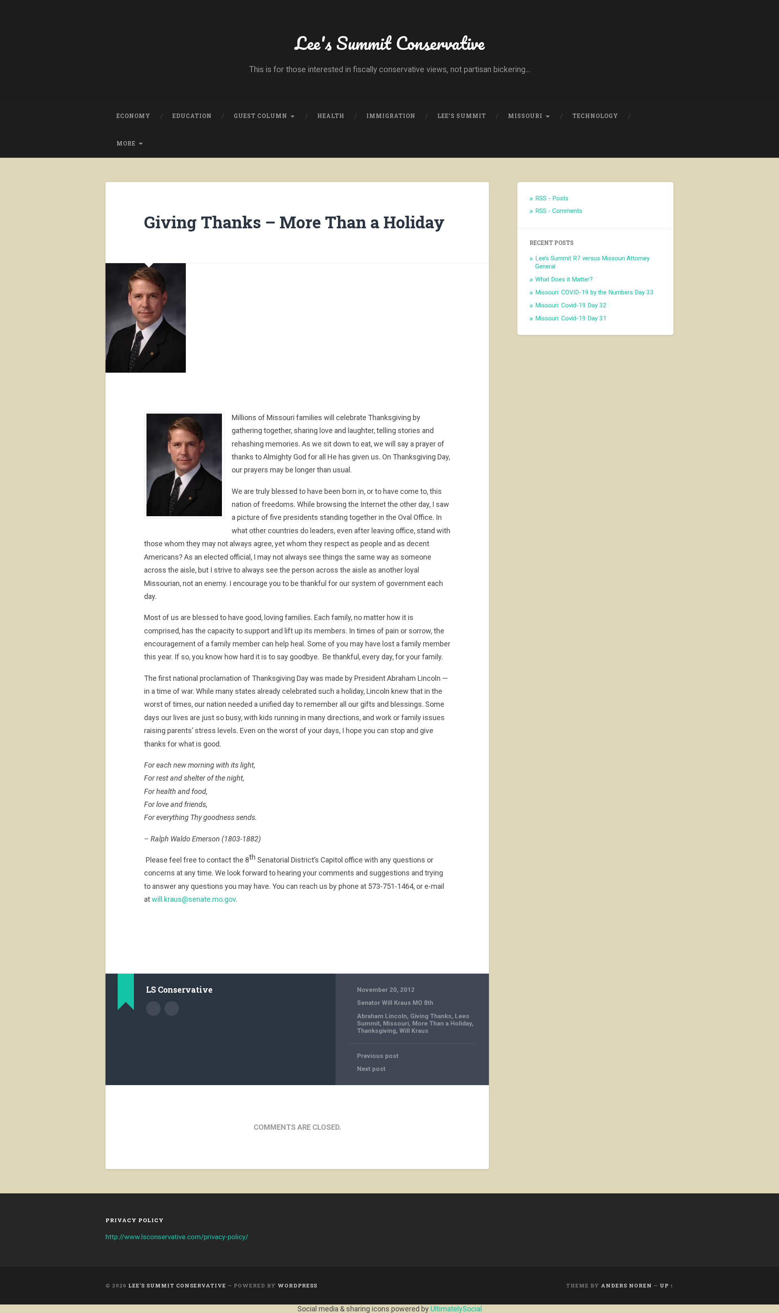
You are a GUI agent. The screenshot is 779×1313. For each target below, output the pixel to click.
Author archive (153, 1008)
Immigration (390, 116)
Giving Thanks (431, 1016)
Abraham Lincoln (382, 1016)
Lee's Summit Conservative (389, 42)
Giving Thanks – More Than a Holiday (294, 222)
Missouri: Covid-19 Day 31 (571, 318)
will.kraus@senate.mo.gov (194, 899)
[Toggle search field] (660, 144)
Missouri (525, 116)
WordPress (297, 1285)
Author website (171, 1008)
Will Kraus (413, 1030)
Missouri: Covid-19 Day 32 (571, 305)
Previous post (377, 1056)
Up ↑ (667, 1285)
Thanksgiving (376, 1030)
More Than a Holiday (442, 1023)
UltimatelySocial (456, 1308)
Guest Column (260, 116)
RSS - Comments (558, 211)
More (126, 143)
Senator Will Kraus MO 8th (395, 1002)
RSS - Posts (551, 198)
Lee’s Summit (461, 116)
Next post (371, 1069)
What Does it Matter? (564, 279)
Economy (133, 116)
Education (192, 116)
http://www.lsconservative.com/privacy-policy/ (176, 1237)
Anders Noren (626, 1285)
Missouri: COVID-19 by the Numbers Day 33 (594, 292)
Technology (595, 116)
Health (330, 116)
